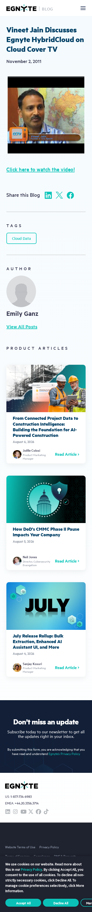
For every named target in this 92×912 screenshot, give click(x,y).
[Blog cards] (46, 414)
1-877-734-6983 (21, 796)
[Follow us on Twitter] (30, 812)
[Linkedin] (48, 195)
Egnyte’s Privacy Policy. (64, 753)
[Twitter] (59, 195)
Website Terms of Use (20, 847)
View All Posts (21, 326)
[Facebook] (70, 195)
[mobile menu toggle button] (83, 8)
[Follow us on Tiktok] (46, 812)
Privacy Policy (49, 847)
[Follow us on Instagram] (15, 812)
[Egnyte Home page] (21, 8)
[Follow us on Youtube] (23, 812)
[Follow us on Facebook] (38, 812)
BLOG (47, 8)
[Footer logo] (21, 785)
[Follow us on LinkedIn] (7, 812)
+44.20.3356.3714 (27, 803)
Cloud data (21, 238)
